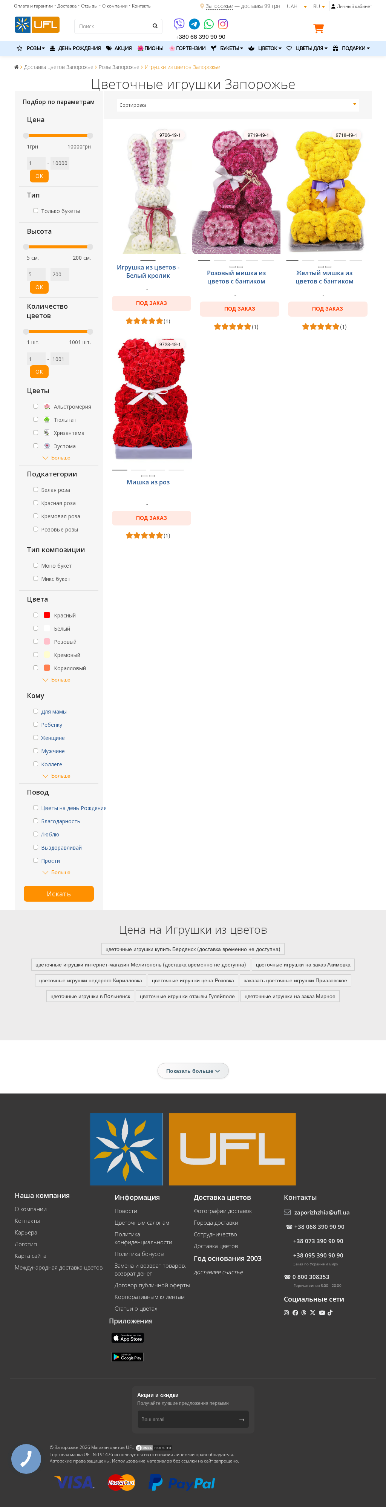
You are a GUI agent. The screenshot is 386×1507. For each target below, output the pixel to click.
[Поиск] (155, 25)
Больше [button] (60, 457)
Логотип (26, 1244)
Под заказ (151, 303)
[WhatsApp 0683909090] (209, 26)
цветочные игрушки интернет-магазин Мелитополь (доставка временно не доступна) (140, 964)
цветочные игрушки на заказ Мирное (290, 996)
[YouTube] (323, 1312)
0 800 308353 (311, 1276)
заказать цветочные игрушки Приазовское (295, 980)
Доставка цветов (216, 1246)
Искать (59, 893)
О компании (31, 1209)
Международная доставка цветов (59, 1267)
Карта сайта (30, 1255)
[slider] (26, 136)
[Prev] (233, 267)
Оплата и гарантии (33, 6)
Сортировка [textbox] (133, 105)
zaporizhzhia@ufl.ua (322, 1212)
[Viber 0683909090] (179, 26)
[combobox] (238, 105)
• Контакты (140, 6)
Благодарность (60, 821)
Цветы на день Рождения (74, 808)
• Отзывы (88, 6)
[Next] (240, 267)
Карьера (26, 1232)
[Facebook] (296, 1312)
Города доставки (216, 1222)
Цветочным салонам (142, 1222)
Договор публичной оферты (152, 1285)
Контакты (27, 1220)
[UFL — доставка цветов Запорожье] (37, 24)
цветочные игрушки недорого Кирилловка (90, 980)
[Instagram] (223, 26)
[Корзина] (320, 30)
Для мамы (54, 711)
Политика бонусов (139, 1253)
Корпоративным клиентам (150, 1296)
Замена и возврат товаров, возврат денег (150, 1269)
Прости (50, 860)
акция (122, 48)
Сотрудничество (215, 1234)
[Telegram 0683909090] (195, 26)
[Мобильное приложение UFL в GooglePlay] (128, 1356)
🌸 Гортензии (187, 48)
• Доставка (65, 6)
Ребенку (51, 724)
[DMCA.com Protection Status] (154, 1447)
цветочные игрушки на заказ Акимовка (303, 964)
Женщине (53, 737)
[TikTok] (331, 1312)
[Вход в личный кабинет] (333, 6)
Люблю (50, 834)
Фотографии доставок (223, 1210)
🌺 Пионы (150, 48)
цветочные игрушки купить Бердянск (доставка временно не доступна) (193, 949)
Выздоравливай (61, 847)
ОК (39, 175)
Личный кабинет (354, 6)
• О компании (113, 6)
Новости (126, 1210)
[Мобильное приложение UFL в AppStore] (128, 1337)
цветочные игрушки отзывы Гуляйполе (187, 996)
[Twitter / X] (313, 1312)
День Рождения (79, 48)
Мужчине (53, 751)
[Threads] (304, 1312)
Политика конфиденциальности (143, 1238)
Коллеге (51, 764)
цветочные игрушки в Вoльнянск (90, 996)
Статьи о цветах (136, 1308)
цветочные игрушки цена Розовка (193, 980)
